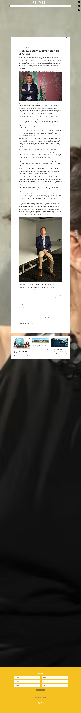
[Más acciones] (61, 47)
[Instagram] (79, 2)
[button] (66, 37)
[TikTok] (79, 6)
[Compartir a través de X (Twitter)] (22, 304)
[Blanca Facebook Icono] (37, 703)
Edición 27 (27, 299)
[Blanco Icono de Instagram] (42, 703)
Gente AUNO (21, 299)
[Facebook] (79, 10)
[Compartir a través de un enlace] (27, 304)
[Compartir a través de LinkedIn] (24, 304)
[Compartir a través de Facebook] (19, 304)
